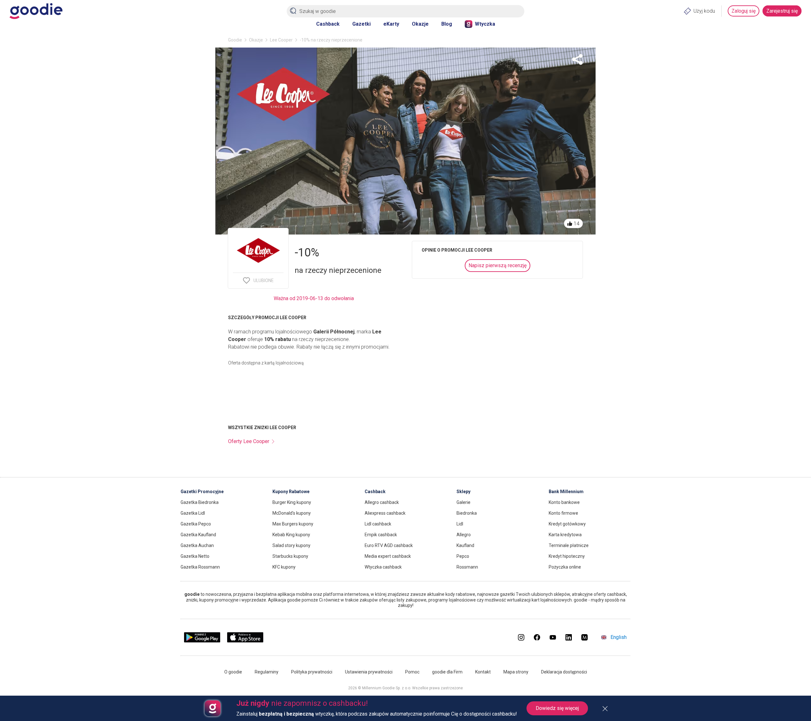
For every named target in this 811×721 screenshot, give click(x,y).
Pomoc (412, 671)
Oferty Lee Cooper (248, 441)
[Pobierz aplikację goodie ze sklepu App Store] (245, 641)
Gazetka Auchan (197, 545)
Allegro (464, 534)
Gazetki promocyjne (202, 491)
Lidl (460, 523)
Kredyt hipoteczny (567, 556)
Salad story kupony (291, 545)
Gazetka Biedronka (200, 502)
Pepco (463, 556)
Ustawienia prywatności (369, 671)
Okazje (420, 24)
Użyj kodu (704, 11)
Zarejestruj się (782, 11)
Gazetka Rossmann (200, 567)
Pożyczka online (565, 567)
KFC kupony (284, 567)
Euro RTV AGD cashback (389, 545)
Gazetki (361, 24)
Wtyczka (485, 24)
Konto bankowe (564, 502)
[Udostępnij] (577, 59)
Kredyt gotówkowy (567, 523)
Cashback (328, 24)
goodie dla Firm (447, 671)
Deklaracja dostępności (564, 671)
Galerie (463, 502)
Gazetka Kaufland (198, 534)
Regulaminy (266, 671)
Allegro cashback (382, 502)
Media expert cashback (388, 556)
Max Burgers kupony (292, 523)
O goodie (233, 671)
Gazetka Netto (195, 556)
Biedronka (467, 513)
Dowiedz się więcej (557, 708)
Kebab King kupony (291, 534)
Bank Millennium (566, 491)
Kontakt (483, 671)
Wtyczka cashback (383, 567)
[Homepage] (36, 11)
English (618, 637)
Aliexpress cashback (385, 513)
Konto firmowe (563, 513)
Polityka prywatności (311, 671)
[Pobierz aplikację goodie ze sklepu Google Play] (202, 641)
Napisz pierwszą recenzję (498, 265)
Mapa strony (515, 671)
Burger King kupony (291, 502)
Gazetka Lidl (193, 513)
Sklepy (463, 491)
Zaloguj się (743, 11)
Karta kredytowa (565, 534)
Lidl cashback (378, 523)
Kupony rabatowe (291, 491)
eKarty (391, 24)
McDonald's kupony (291, 513)
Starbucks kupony (290, 556)
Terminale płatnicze (569, 545)
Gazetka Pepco (196, 523)
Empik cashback (381, 534)
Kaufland (465, 545)
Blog (446, 24)
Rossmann (467, 567)
